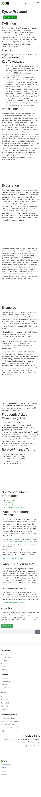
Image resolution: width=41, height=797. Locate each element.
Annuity (4, 679)
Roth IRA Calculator (8, 724)
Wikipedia (9, 503)
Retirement (5, 706)
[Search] (37, 632)
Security (4, 670)
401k (2, 697)
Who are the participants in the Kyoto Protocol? (21, 432)
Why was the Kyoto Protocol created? (17, 425)
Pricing (3, 663)
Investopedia (10, 500)
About (3, 654)
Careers (4, 660)
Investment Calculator (9, 721)
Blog (2, 731)
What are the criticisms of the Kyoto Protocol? (20, 437)
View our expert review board (14, 603)
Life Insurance (6, 688)
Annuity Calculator (8, 718)
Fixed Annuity (6, 682)
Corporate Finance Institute (15, 507)
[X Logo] (30, 745)
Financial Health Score (9, 727)
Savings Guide (6, 700)
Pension (4, 685)
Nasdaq (5, 542)
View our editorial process (13, 558)
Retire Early (5, 703)
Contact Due (6, 657)
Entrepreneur (28, 542)
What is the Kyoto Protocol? (14, 423)
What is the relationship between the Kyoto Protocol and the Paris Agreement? (18, 445)
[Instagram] (38, 745)
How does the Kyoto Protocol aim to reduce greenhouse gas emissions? (18, 428)
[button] (25, 3)
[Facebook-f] (26, 745)
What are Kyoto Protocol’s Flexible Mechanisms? (21, 434)
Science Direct (11, 505)
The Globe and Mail (16, 542)
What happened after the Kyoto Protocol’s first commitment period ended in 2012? (19, 440)
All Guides (4, 709)
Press (3, 666)
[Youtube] (34, 745)
